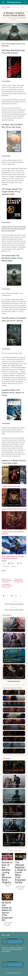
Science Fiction (22, 18)
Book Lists (11, 18)
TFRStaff (4, 17)
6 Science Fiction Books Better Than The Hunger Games (18, 580)
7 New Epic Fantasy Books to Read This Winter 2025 (13, 532)
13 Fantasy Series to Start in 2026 (11, 486)
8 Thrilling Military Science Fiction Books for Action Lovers (7, 586)
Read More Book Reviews (14, 681)
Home (3, 7)
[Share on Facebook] (3, 596)
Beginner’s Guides (20, 886)
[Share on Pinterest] (12, 596)
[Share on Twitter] (7, 596)
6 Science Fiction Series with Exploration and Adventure (7, 580)
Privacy (3, 935)
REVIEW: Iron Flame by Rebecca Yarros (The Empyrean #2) (7, 911)
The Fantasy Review (14, 2)
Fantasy (22, 887)
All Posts (8, 7)
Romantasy (20, 889)
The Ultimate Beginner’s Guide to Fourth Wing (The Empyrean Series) (20, 872)
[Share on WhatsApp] (20, 596)
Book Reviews (8, 884)
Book (3, 45)
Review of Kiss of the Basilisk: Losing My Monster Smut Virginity (7, 872)
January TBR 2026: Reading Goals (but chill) (14, 509)
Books (15, 18)
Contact (8, 935)
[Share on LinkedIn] (16, 596)
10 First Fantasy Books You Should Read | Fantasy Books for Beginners (13, 557)
